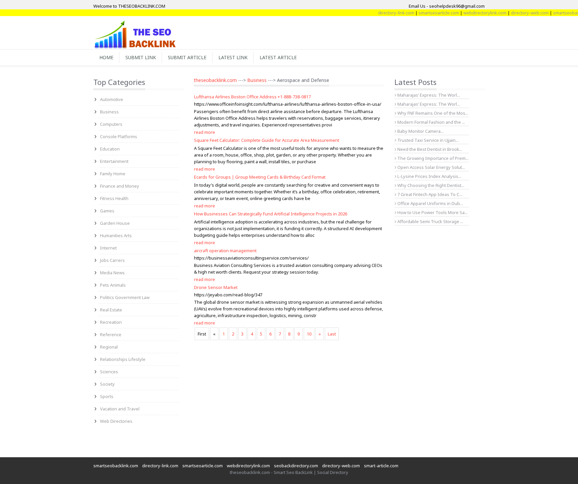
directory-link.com (389, 13)
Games (107, 211)
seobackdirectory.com (296, 466)
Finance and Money (119, 186)
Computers (111, 124)
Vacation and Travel (119, 409)
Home (106, 57)
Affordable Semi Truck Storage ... (429, 221)
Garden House (115, 223)
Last (332, 334)
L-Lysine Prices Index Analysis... (428, 176)
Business (109, 112)
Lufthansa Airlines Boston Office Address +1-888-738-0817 (252, 97)
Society (107, 384)
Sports (106, 396)
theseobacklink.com (215, 80)
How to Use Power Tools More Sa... (432, 212)
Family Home (112, 174)
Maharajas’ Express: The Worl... (428, 95)
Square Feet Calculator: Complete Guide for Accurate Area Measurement (266, 140)
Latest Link (233, 57)
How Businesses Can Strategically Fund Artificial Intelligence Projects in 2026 (270, 214)
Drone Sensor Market (215, 287)
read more (204, 132)
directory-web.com (522, 13)
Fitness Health (114, 198)
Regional (109, 347)
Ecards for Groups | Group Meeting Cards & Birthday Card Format (259, 177)
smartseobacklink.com (115, 466)
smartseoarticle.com (431, 13)
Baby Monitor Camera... (420, 131)
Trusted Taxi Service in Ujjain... (427, 140)
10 (309, 334)
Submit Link (140, 57)
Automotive (111, 99)
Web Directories (116, 421)
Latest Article (278, 57)
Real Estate (111, 310)
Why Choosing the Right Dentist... (430, 185)
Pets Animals (113, 285)
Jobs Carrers (112, 260)
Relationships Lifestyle (123, 359)
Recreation (111, 322)
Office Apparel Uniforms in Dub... (429, 203)
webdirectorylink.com (477, 13)
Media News (112, 273)
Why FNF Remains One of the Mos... (432, 113)
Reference (110, 334)
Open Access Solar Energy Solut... (430, 167)
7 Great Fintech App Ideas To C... (429, 194)
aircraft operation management (225, 251)
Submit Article (187, 57)
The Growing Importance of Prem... (432, 158)
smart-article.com (381, 466)
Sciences (109, 372)
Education (110, 149)
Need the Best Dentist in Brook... (429, 149)
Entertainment (114, 161)
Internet (108, 248)
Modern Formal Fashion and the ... (430, 122)
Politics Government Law (125, 297)
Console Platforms (118, 136)
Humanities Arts (116, 235)
